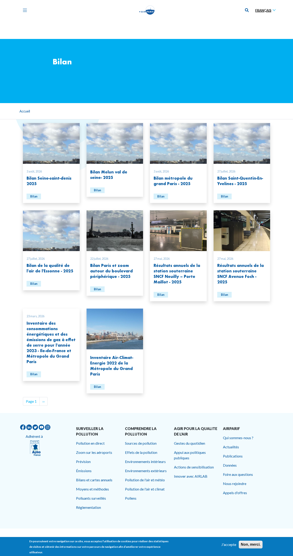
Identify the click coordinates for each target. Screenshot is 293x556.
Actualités (231, 447)
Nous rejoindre (234, 483)
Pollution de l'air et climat (145, 489)
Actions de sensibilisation (194, 467)
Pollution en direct (90, 443)
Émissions (84, 470)
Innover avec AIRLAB (190, 476)
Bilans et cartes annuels (94, 480)
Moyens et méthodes (92, 489)
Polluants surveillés (91, 498)
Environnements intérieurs (145, 461)
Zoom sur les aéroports (94, 452)
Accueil (24, 111)
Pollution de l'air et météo (145, 480)
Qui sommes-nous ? (238, 437)
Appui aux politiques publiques (190, 455)
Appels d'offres (235, 492)
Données (230, 465)
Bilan (33, 196)
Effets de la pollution (141, 452)
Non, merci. (250, 544)
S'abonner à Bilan (25, 411)
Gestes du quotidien (189, 443)
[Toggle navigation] (24, 10)
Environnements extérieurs (146, 470)
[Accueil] (147, 10)
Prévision (83, 461)
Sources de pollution (141, 443)
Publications (233, 456)
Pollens (130, 498)
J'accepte (228, 544)
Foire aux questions (238, 474)
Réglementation (88, 507)
